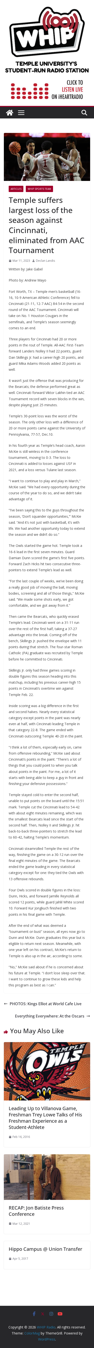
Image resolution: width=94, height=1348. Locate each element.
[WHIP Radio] (9, 112)
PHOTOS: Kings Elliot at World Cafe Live (45, 1003)
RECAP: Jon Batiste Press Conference (36, 1210)
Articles (16, 189)
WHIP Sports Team (39, 189)
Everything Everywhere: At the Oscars (49, 1016)
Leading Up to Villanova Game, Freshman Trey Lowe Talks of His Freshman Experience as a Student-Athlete (45, 1117)
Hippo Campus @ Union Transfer (45, 1249)
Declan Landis (45, 261)
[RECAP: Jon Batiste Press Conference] (47, 1157)
